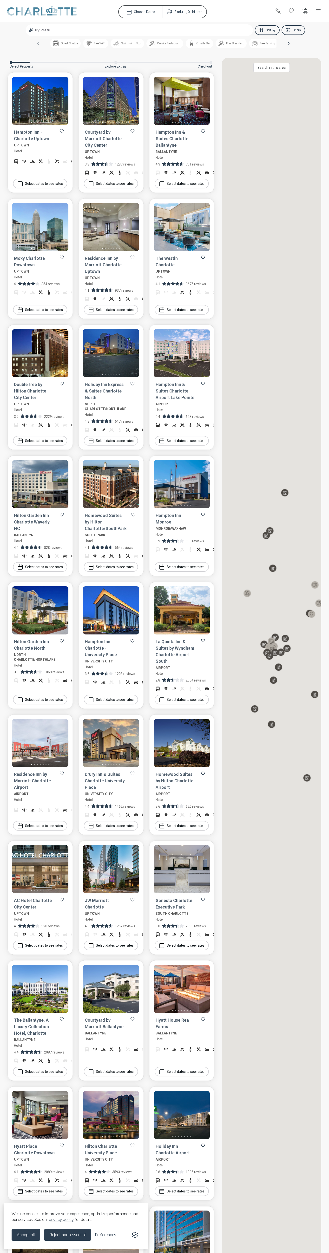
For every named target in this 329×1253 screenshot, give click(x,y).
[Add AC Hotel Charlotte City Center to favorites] (61, 899)
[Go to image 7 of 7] (48, 122)
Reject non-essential (67, 1234)
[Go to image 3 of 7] (37, 122)
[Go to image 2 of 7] (34, 122)
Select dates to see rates (44, 184)
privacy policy (61, 1219)
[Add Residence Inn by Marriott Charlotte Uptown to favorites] (132, 257)
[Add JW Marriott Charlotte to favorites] (132, 899)
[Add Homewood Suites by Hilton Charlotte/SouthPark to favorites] (133, 514)
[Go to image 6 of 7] (116, 122)
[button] (288, 43)
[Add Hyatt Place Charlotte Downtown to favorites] (61, 1145)
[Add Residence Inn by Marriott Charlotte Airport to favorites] (61, 773)
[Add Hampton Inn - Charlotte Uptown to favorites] (61, 131)
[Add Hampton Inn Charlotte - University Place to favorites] (132, 640)
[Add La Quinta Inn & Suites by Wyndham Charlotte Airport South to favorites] (203, 640)
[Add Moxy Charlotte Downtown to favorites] (61, 257)
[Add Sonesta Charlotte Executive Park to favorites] (203, 899)
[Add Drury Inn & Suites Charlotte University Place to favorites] (132, 773)
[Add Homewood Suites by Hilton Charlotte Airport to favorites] (203, 773)
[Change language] (278, 11)
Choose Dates (144, 12)
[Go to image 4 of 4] (185, 248)
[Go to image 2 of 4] (180, 248)
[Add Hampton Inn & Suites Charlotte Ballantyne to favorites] (203, 131)
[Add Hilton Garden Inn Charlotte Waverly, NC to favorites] (61, 514)
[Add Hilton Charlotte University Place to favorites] (132, 1145)
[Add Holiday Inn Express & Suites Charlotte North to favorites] (132, 383)
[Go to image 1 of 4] (177, 248)
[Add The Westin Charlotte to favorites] (203, 257)
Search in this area (271, 67)
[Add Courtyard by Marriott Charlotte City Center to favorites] (132, 131)
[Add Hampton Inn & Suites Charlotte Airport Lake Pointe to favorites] (203, 383)
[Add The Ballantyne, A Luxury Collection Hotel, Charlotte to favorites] (61, 1019)
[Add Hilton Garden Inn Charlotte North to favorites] (61, 640)
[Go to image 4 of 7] (40, 122)
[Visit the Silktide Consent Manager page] (135, 1235)
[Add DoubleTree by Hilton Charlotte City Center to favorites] (61, 383)
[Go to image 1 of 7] (31, 122)
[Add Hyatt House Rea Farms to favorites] (203, 1019)
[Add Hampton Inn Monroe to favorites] (203, 514)
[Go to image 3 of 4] (183, 248)
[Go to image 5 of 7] (43, 122)
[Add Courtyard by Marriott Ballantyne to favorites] (132, 1019)
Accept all (26, 1234)
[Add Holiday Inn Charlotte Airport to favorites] (203, 1145)
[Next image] (61, 102)
